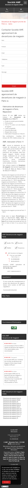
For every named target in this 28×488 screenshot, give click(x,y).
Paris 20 (7, 169)
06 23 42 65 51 (15, 261)
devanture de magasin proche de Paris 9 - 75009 (13, 205)
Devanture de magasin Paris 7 (12, 416)
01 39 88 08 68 (15, 259)
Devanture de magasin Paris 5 (12, 403)
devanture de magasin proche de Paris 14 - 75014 (13, 198)
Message (4, 72)
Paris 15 (7, 170)
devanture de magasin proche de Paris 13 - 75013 (13, 179)
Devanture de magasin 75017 (11, 407)
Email (3, 53)
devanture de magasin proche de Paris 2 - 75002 (13, 196)
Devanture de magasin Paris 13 (12, 414)
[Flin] (14, 328)
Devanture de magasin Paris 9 (12, 398)
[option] (14, 328)
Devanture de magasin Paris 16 (12, 409)
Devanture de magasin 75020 (11, 400)
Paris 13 (14, 170)
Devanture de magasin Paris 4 (12, 405)
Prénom (4, 46)
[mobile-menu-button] (25, 3)
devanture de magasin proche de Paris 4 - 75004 (13, 181)
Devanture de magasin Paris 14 (12, 412)
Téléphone (4, 59)
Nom (3, 40)
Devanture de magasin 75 (10, 401)
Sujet (3, 65)
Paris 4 (19, 169)
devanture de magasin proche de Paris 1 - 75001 (13, 190)
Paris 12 (13, 169)
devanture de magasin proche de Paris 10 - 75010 (13, 188)
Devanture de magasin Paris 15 (12, 410)
